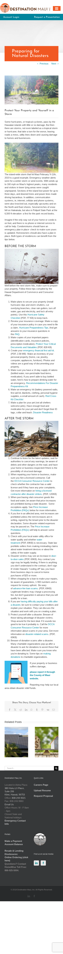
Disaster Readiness (43, 412)
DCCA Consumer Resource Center (32, 481)
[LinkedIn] (36, 863)
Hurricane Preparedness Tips (33, 327)
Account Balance (14, 844)
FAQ (17, 334)
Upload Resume (42, 790)
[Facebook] (43, 863)
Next (53, 63)
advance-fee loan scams (25, 588)
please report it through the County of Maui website (42, 675)
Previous (44, 63)
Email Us (9, 804)
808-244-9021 (19, 798)
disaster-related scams (36, 634)
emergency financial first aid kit (38, 350)
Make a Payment (13, 841)
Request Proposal (43, 796)
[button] (7, 742)
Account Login (11, 17)
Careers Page (41, 785)
